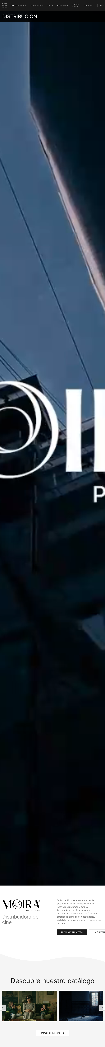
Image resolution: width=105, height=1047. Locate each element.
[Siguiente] (102, 1008)
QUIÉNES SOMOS (75, 5)
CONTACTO (87, 5)
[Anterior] (3, 1008)
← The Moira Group (4, 5)
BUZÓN (50, 5)
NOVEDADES (62, 5)
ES (101, 5)
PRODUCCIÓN (35, 6)
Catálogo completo (50, 1033)
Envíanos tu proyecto (72, 932)
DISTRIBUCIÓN (17, 6)
